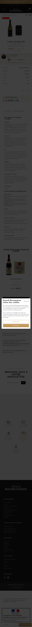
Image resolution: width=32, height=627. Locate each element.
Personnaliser (16, 321)
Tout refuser (26, 301)
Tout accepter (16, 325)
